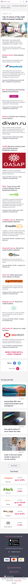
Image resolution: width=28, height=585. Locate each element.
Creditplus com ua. (9, 220)
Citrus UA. (5, 275)
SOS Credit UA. (7, 328)
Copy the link (12, 368)
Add (15, 572)
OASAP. (5, 146)
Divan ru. (5, 116)
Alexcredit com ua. (9, 248)
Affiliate (15, 567)
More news (14, 465)
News (8, 5)
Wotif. (4, 186)
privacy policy (18, 580)
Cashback (3, 5)
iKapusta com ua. (8, 302)
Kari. (3, 90)
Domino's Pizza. (7, 55)
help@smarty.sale (15, 551)
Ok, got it (14, 583)
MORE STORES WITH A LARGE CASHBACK (14, 353)
